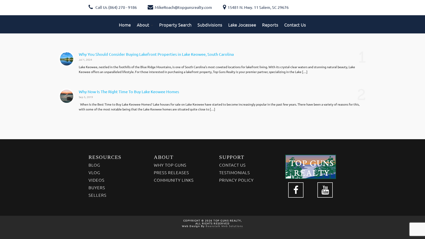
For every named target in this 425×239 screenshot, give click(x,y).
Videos (96, 180)
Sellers (97, 195)
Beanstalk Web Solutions (224, 226)
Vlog (94, 172)
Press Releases (171, 172)
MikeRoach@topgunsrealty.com (183, 7)
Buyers (97, 187)
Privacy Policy (236, 180)
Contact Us (232, 165)
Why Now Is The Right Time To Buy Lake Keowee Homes (129, 91)
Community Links (174, 180)
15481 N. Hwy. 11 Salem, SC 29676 (258, 7)
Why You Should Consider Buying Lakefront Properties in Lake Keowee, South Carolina (156, 54)
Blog (94, 165)
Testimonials (234, 172)
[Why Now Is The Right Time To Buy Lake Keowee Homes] (66, 96)
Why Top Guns (170, 165)
